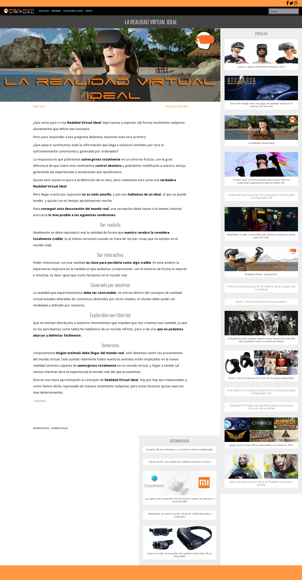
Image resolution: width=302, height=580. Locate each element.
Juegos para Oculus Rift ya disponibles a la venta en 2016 (261, 445)
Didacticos (44, 10)
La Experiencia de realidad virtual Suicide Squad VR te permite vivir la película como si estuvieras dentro (261, 340)
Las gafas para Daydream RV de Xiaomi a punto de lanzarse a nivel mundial (179, 500)
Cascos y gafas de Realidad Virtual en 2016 (261, 66)
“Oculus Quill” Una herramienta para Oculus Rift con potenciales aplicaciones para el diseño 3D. (261, 181)
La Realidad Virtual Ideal (261, 143)
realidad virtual (59, 428)
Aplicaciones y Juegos (73, 10)
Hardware (56, 10)
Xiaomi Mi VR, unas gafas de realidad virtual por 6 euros (180, 461)
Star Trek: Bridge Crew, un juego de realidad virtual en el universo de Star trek (261, 105)
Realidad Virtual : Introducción (261, 274)
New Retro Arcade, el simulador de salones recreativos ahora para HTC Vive (261, 236)
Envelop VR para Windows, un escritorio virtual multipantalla (180, 449)
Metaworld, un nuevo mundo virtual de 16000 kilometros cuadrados (179, 515)
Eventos (88, 10)
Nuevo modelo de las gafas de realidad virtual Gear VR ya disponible (180, 555)
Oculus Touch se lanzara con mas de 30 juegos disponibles (261, 378)
